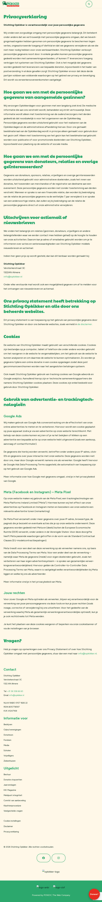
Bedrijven (8, 724)
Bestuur (7, 774)
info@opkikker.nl (13, 276)
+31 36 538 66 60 (15, 691)
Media (6, 745)
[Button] (43, 858)
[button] (89, 4)
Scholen (7, 750)
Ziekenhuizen (10, 761)
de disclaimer (85, 324)
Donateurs (8, 735)
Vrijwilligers (9, 755)
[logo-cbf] (59, 887)
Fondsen (7, 740)
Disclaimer (8, 826)
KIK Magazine (10, 790)
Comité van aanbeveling (15, 800)
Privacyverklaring (11, 832)
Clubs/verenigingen (12, 729)
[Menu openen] (96, 4)
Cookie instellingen (12, 821)
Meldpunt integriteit (13, 795)
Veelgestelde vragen (13, 811)
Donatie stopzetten (13, 779)
